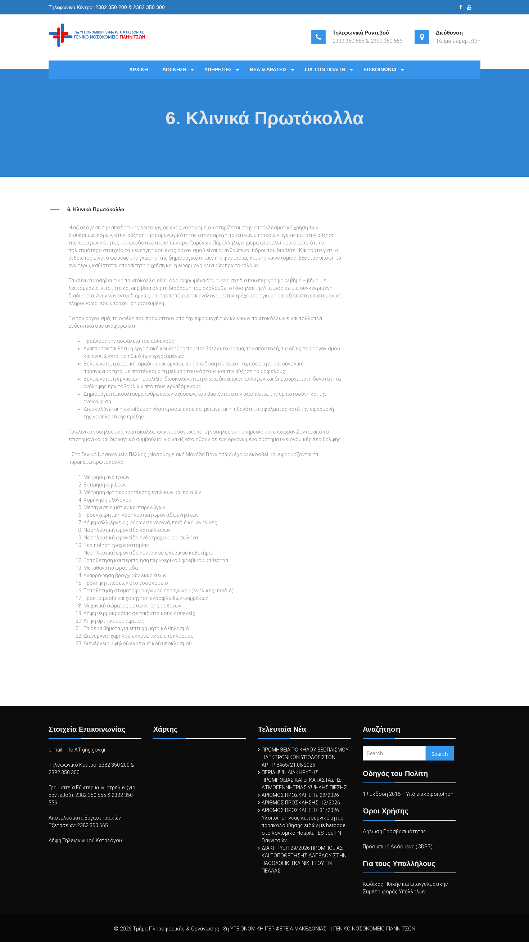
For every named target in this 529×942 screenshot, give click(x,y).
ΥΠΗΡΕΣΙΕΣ (218, 69)
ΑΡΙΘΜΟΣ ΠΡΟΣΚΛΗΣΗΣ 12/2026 (301, 803)
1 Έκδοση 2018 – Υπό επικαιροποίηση (408, 794)
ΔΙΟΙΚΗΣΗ (174, 69)
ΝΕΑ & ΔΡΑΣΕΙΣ (268, 69)
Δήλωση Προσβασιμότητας (394, 831)
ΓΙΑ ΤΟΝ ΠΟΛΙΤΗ (325, 69)
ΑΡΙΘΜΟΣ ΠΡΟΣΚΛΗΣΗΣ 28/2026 (300, 795)
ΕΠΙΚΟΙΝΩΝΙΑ (380, 69)
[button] (200, 209)
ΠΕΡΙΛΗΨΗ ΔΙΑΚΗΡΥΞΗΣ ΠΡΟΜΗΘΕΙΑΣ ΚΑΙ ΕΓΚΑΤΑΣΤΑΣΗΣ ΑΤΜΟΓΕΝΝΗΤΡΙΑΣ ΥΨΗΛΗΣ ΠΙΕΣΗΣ (304, 780)
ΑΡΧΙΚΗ (138, 69)
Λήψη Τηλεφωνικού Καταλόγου (85, 840)
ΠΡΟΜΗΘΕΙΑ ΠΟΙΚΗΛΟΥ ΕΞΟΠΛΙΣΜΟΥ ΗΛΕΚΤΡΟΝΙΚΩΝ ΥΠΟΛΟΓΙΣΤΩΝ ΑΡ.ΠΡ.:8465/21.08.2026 (305, 757)
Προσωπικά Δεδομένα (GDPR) (398, 846)
